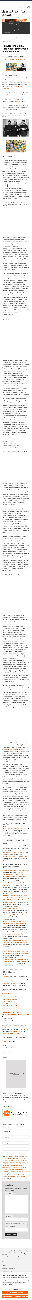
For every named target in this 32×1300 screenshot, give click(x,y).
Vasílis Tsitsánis (20, 1175)
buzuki (23, 1158)
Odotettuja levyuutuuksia (15, 24)
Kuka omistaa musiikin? (10, 28)
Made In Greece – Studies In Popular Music (15, 870)
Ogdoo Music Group (8, 1001)
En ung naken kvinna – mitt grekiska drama (14, 856)
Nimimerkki (8, 1216)
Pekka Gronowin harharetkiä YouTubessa (14, 26)
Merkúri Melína (6, 1164)
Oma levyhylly (21, 28)
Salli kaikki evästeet (15, 1293)
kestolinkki (22, 1176)
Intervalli (6, 30)
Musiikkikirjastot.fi (8, 32)
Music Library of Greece (9, 999)
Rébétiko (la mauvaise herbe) (11, 983)
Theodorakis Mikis (21, 1173)
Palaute (4, 1265)
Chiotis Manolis (6, 1160)
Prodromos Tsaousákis (14, 1169)
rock (11, 1171)
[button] (16, 1131)
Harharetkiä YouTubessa (8, 1162)
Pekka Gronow (18, 42)
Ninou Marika (23, 1164)
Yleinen (11, 1156)
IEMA (4, 1027)
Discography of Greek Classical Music (13, 934)
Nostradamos (5, 1165)
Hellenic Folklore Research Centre (11, 1008)
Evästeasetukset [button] (7, 1272)
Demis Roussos (15, 1160)
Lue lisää (10, 1284)
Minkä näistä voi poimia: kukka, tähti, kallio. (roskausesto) (15, 1225)
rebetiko (7, 1171)
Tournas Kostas (6, 1175)
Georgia (22, 59)
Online (9, 1019)
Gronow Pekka (23, 1160)
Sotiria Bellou (12, 1173)
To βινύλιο (23, 1029)
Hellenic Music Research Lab (10, 1006)
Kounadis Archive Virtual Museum (11, 1012)
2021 (22, 1156)
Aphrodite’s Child (17, 1158)
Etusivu (6, 24)
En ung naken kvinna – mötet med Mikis (14, 852)
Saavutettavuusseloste (8, 1268)
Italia (17, 59)
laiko (27, 1162)
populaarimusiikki (12, 1167)
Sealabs (9, 1021)
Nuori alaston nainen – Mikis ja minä (13, 846)
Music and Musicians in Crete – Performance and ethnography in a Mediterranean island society (15, 942)
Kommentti (9, 1193)
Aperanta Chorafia (7, 1158)
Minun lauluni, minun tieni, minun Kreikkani (14, 829)
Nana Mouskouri (15, 1164)
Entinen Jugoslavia (8, 59)
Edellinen (12, 38)
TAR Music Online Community (10, 1033)
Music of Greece (12, 749)
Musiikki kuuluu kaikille (13, 13)
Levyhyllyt (14, 30)
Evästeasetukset (15, 1289)
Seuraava (19, 38)
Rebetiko (5, 977)
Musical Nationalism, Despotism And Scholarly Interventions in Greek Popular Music (14, 876)
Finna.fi (17, 101)
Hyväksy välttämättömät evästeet (15, 1296)
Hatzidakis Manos (20, 1162)
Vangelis (4, 1041)
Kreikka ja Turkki (19, 1031)
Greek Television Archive (9, 1004)
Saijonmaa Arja (17, 1171)
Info (3, 1262)
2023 (26, 1156)
